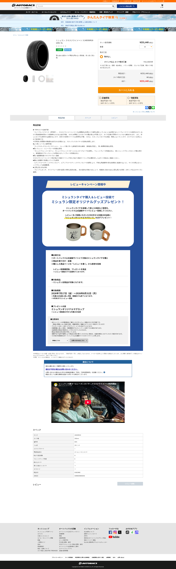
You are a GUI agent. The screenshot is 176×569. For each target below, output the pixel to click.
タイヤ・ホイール (32, 12)
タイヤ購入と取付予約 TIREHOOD (48, 550)
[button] (25, 78)
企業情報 (108, 557)
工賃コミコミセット (43, 536)
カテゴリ (40, 533)
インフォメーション (91, 529)
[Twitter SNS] (119, 532)
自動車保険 (62, 538)
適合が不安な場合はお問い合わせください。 (62, 369)
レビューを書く (130, 483)
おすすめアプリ (131, 529)
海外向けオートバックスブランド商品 (95, 538)
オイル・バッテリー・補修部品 (85, 12)
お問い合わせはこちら (78, 340)
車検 (60, 536)
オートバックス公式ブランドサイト (152, 1)
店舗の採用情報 (63, 550)
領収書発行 (41, 546)
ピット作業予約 (125, 1)
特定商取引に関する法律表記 (82, 557)
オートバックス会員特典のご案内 (68, 546)
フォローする (114, 529)
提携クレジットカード (90, 533)
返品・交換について (43, 548)
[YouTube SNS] (114, 537)
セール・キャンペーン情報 (45, 538)
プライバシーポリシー (57, 557)
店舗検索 (114, 1)
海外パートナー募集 (90, 540)
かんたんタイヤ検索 (23, 35)
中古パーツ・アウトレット (141, 12)
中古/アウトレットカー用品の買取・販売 (71, 544)
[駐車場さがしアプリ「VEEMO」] (132, 532)
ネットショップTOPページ (45, 531)
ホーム (15, 35)
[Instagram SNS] (115, 532)
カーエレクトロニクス (49, 12)
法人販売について (89, 531)
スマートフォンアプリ (65, 548)
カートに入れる (126, 90)
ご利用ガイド (106, 1)
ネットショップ (43, 529)
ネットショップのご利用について (144, 112)
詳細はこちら (56, 340)
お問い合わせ (121, 557)
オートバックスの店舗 (67, 529)
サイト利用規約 (69, 557)
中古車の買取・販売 (65, 542)
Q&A (39, 544)
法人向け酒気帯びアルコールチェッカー (95, 542)
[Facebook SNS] (110, 532)
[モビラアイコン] (136, 532)
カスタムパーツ (65, 12)
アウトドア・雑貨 (122, 12)
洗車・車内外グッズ (106, 12)
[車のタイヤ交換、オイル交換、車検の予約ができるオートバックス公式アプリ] (127, 532)
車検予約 (135, 1)
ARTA (85, 536)
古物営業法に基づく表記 (98, 557)
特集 (39, 540)
